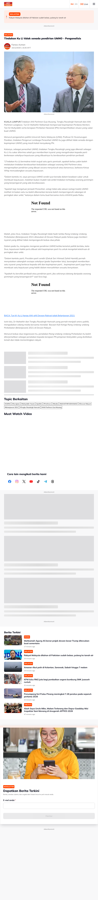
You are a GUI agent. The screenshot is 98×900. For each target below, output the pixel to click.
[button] (6, 15)
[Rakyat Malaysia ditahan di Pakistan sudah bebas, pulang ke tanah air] (13, 655)
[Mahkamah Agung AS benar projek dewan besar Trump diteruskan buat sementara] (13, 640)
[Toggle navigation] (94, 4)
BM (72, 4)
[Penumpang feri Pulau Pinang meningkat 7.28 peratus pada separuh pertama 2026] (13, 693)
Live (86, 4)
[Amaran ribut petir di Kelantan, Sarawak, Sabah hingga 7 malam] (13, 667)
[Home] (8, 4)
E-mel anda (8, 800)
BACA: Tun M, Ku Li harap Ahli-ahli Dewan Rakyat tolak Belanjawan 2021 (39, 315)
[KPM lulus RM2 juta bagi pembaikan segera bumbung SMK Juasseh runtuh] (13, 679)
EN (76, 4)
